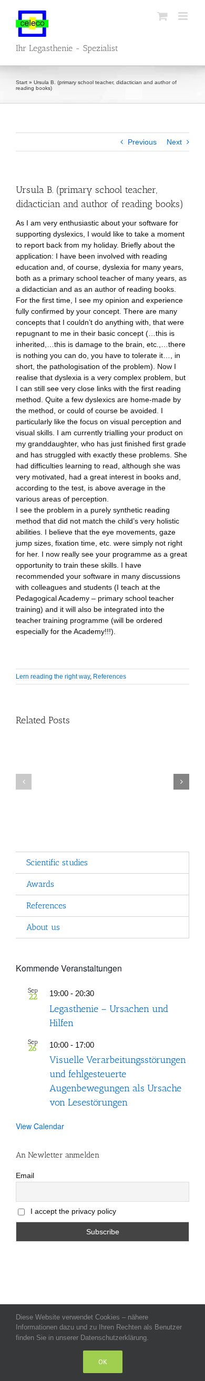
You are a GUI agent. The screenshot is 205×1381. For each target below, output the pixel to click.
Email (25, 1175)
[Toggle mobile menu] (183, 16)
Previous (142, 142)
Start (21, 82)
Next (174, 142)
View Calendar (40, 1126)
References (109, 676)
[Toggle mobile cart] (162, 16)
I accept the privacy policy (72, 1211)
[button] (24, 782)
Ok (102, 1361)
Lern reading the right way (53, 676)
